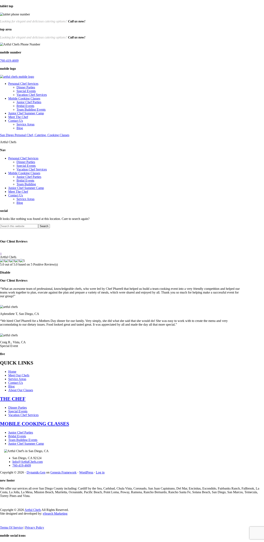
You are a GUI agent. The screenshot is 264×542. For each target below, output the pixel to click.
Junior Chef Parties (28, 102)
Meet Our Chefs (18, 375)
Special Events (26, 91)
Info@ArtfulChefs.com (27, 461)
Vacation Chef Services (31, 94)
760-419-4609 (39, 14)
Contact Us (15, 120)
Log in (100, 472)
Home (12, 371)
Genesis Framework (63, 472)
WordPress (86, 472)
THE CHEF (13, 399)
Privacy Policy (34, 527)
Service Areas (25, 124)
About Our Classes (20, 390)
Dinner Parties (25, 87)
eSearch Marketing (55, 513)
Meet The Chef (18, 117)
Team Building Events (31, 109)
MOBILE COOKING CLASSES (34, 423)
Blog (19, 128)
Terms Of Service (11, 527)
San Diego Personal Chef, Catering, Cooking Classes (34, 135)
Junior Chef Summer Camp (26, 113)
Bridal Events (25, 106)
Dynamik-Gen (36, 472)
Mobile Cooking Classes (24, 98)
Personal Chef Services (23, 83)
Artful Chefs (33, 510)
